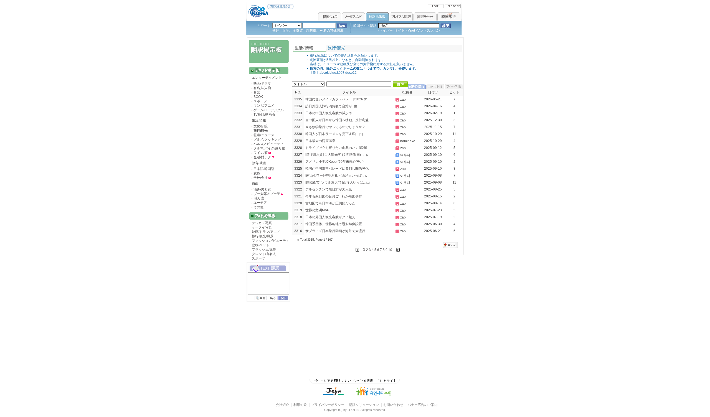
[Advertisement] (268, 345)
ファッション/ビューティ (270, 241)
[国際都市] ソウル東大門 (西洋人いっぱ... (335, 182)
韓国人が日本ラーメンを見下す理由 (332, 134)
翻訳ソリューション (364, 405)
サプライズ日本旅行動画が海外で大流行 (335, 231)
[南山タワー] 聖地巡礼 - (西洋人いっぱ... (334, 175)
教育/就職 (259, 163)
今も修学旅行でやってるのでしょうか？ (335, 127)
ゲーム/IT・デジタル (268, 110)
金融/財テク (262, 157)
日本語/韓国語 (263, 169)
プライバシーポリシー (327, 405)
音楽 (256, 92)
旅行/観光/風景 (262, 236)
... (394, 250)
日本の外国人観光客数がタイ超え (330, 217)
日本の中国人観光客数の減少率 (328, 113)
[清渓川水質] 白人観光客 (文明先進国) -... (335, 155)
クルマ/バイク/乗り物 (269, 148)
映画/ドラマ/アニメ (266, 232)
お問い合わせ (393, 405)
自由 (255, 183)
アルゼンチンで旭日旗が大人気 (328, 189)
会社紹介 (282, 405)
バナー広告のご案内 (423, 405)
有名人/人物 (262, 88)
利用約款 (300, 405)
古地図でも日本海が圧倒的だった (330, 203)
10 (390, 250)
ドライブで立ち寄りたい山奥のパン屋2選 (336, 148)
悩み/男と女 (262, 189)
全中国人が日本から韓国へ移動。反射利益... (338, 120)
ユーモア (260, 203)
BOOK (258, 97)
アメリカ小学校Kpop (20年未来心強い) (334, 162)
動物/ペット (260, 245)
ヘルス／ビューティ (268, 144)
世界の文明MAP (317, 210)
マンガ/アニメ (263, 106)
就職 (256, 173)
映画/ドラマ (262, 83)
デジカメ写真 (262, 223)
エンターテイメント (267, 78)
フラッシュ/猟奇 (264, 249)
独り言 (258, 198)
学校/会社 (260, 178)
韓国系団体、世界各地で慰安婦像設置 (333, 224)
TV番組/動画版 (264, 114)
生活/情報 (259, 120)
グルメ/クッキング (267, 139)
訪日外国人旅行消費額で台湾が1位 (331, 106)
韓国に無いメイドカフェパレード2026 (334, 99)
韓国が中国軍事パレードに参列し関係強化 (337, 169)
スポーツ (260, 101)
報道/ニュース (263, 135)
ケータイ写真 (262, 227)
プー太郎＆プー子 (266, 194)
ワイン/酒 (260, 153)
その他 (258, 207)
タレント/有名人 (264, 254)
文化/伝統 (260, 126)
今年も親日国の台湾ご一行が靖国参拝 (333, 196)
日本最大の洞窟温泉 (320, 141)
